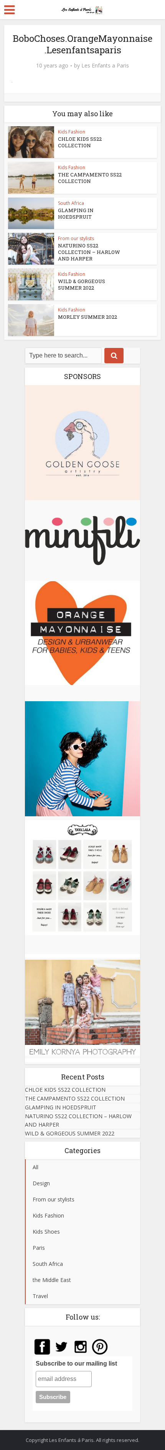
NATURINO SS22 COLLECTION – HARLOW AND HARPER (89, 252)
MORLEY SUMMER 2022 (87, 316)
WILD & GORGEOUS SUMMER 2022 (81, 284)
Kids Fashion (71, 132)
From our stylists (76, 238)
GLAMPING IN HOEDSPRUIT (76, 213)
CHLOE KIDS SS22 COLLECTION (80, 142)
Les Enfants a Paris (105, 65)
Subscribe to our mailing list (76, 1363)
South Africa (71, 203)
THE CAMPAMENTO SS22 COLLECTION (90, 178)
